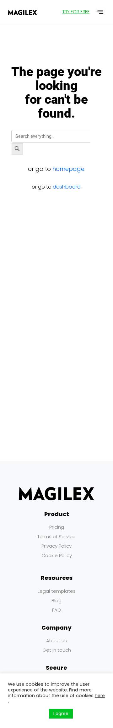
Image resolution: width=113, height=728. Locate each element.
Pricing (56, 527)
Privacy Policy (56, 546)
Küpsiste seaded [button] (27, 714)
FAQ (56, 610)
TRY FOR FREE (75, 12)
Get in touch (56, 650)
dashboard (67, 186)
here (100, 695)
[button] (100, 11)
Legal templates (57, 591)
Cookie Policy (56, 555)
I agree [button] (60, 713)
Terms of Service (56, 536)
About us (56, 640)
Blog (56, 600)
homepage (68, 169)
